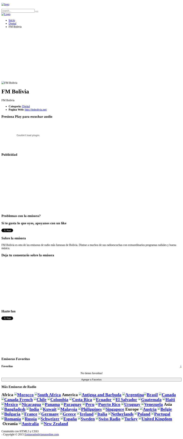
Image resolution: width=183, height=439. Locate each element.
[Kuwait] (48, 409)
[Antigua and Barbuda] (100, 394)
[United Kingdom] (155, 418)
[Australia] (29, 423)
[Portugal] (160, 414)
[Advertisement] (91, 56)
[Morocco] (24, 394)
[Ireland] (85, 414)
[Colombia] (58, 399)
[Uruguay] (130, 404)
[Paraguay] (71, 404)
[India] (32, 409)
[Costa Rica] (80, 399)
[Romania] (11, 418)
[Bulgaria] (10, 414)
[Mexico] (9, 404)
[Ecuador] (102, 399)
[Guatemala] (150, 399)
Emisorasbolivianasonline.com (41, 434)
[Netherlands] (120, 414)
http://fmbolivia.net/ (36, 109)
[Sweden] (86, 418)
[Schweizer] (49, 418)
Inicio (12, 20)
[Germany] (48, 414)
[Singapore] (113, 409)
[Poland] (142, 414)
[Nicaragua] (30, 404)
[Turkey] (130, 418)
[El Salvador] (125, 399)
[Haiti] (169, 399)
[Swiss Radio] (108, 418)
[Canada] (167, 394)
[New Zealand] (54, 423)
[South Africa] (48, 394)
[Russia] (29, 418)
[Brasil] (151, 394)
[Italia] (101, 414)
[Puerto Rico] (107, 404)
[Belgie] (165, 409)
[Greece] (68, 414)
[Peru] (88, 404)
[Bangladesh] (13, 409)
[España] (69, 418)
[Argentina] (133, 394)
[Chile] (40, 399)
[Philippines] (90, 409)
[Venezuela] (152, 404)
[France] (29, 414)
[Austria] (148, 409)
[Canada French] (17, 399)
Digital (12, 23)
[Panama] (51, 404)
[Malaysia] (67, 409)
